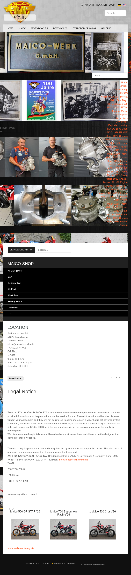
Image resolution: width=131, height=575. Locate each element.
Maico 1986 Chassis (117, 218)
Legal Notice (32, 563)
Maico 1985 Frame (117, 203)
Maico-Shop (121, 89)
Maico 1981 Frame (117, 171)
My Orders (13, 295)
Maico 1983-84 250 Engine (113, 193)
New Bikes (122, 118)
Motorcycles (39, 28)
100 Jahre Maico (119, 111)
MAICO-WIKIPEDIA (117, 107)
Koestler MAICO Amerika (114, 96)
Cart (10, 277)
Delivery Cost (14, 283)
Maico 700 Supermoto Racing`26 (63, 513)
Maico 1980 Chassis (117, 157)
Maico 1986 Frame (117, 214)
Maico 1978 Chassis (117, 136)
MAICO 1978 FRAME (116, 132)
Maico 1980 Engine (117, 161)
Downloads (60, 28)
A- (120, 377)
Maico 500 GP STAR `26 (25, 511)
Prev (9, 508)
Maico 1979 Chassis (117, 146)
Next (13, 508)
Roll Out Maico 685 (117, 103)
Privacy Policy (15, 301)
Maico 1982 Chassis (117, 178)
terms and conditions (64, 563)
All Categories (15, 271)
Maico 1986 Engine (117, 221)
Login (112, 5)
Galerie (106, 28)
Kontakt (47, 563)
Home (10, 28)
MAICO (22, 28)
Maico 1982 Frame (117, 175)
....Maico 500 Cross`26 (102, 511)
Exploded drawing (84, 28)
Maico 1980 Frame (117, 153)
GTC (10, 313)
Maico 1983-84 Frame (116, 189)
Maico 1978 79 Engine (115, 139)
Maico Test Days (119, 100)
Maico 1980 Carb (118, 164)
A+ (112, 377)
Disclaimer (13, 307)
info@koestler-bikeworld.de (73, 459)
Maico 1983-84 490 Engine (113, 196)
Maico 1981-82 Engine (115, 182)
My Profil (12, 289)
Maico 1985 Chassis (117, 207)
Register (101, 5)
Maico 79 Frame (119, 143)
